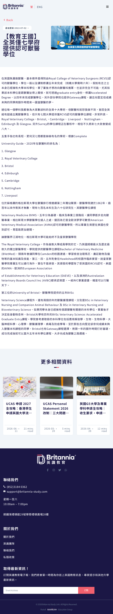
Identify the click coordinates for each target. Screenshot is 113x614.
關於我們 (9, 537)
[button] (107, 6)
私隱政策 (9, 557)
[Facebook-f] (47, 470)
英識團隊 (9, 543)
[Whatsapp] (65, 470)
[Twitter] (59, 470)
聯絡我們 (9, 550)
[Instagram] (53, 470)
